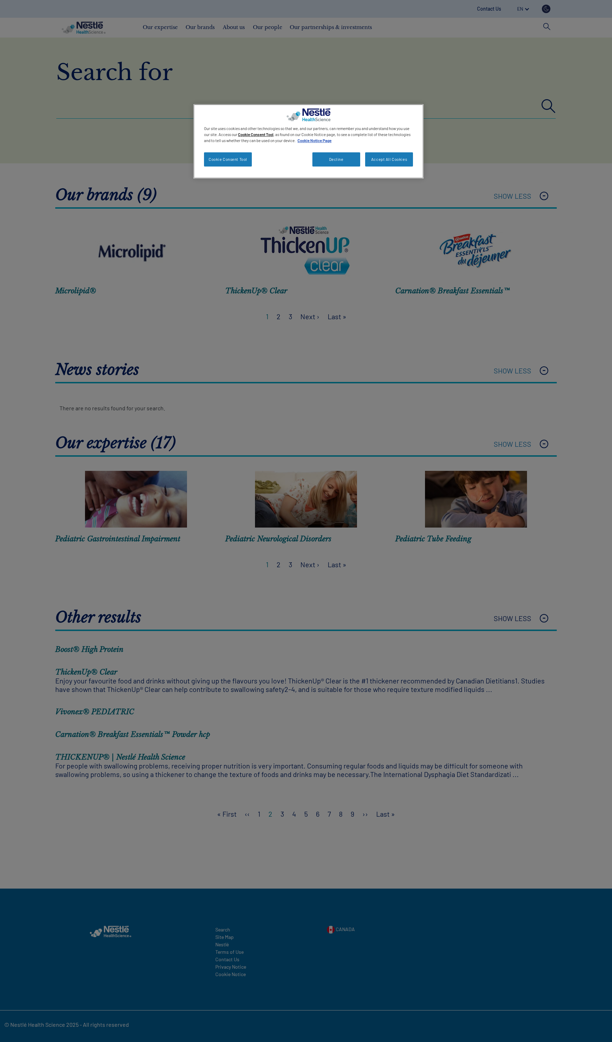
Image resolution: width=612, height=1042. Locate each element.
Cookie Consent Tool (228, 159)
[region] (308, 141)
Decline (336, 159)
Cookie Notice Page (315, 140)
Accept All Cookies (389, 159)
